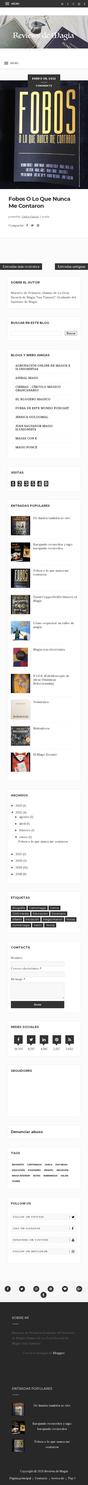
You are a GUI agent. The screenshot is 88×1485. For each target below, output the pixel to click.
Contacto (41, 1478)
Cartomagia (37, 908)
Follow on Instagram (30, 1251)
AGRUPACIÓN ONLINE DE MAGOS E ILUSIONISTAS (42, 367)
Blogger (59, 1353)
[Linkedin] (44, 1039)
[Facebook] (18, 1039)
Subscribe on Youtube (30, 1240)
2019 (19, 867)
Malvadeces (41, 728)
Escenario (59, 913)
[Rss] (69, 1039)
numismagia (21, 925)
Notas (71, 919)
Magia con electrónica (49, 649)
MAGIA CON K (26, 438)
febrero (25, 830)
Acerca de (57, 1478)
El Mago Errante (45, 754)
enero (24, 837)
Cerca (54, 908)
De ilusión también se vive (51, 518)
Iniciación (32, 919)
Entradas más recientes (21, 267)
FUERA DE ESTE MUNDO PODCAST (42, 408)
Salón (38, 925)
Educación (40, 913)
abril (22, 824)
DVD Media (21, 913)
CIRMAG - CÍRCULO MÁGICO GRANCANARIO (38, 388)
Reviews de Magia (56, 1471)
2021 (19, 854)
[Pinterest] (57, 1039)
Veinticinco (41, 702)
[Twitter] (31, 1039)
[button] (12, 3)
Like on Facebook (27, 1228)
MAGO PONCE (26, 447)
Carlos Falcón (30, 216)
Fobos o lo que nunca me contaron (39, 202)
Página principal (20, 1478)
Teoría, (46, 216)
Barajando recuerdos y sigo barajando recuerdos (52, 546)
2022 (19, 812)
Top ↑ (72, 1478)
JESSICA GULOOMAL (31, 417)
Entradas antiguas (71, 267)
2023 (19, 805)
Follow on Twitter (28, 1217)
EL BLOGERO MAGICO (32, 399)
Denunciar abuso (27, 1132)
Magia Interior (52, 919)
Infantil (17, 919)
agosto (24, 817)
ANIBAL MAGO (26, 378)
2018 (19, 874)
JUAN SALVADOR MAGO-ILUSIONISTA (34, 427)
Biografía (19, 908)
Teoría (50, 925)
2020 (19, 861)
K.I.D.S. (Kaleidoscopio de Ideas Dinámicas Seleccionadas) (51, 679)
